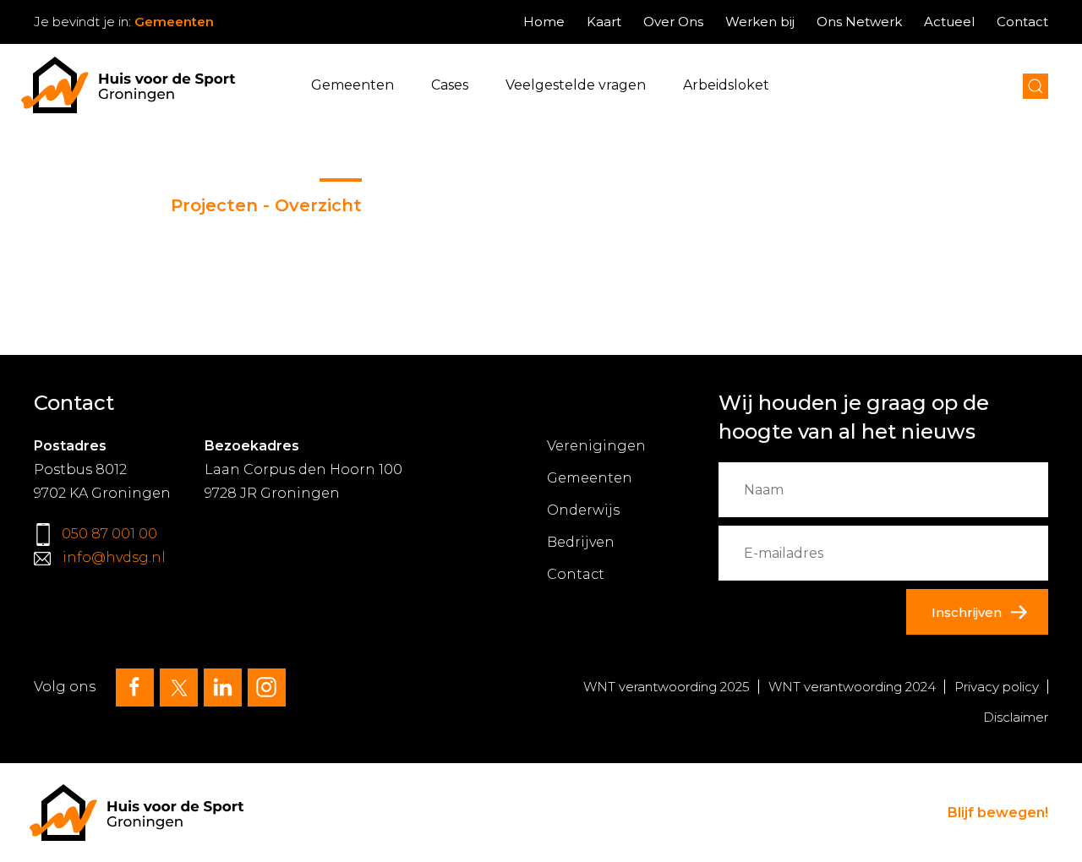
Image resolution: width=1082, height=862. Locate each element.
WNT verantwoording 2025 (666, 687)
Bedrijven (581, 542)
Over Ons (673, 22)
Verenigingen (596, 446)
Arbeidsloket (726, 85)
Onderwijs (583, 510)
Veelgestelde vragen (575, 85)
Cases (449, 85)
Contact (1022, 22)
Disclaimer (1015, 717)
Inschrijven (967, 612)
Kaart (604, 22)
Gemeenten (352, 85)
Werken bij (760, 22)
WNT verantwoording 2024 (852, 687)
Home (544, 22)
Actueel (949, 22)
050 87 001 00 (109, 534)
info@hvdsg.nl (114, 557)
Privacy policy (996, 687)
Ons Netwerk (859, 22)
